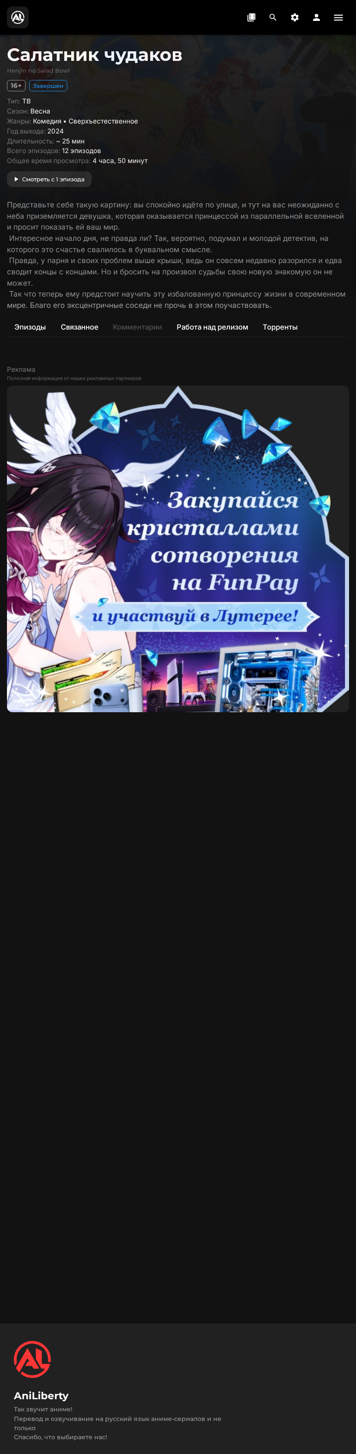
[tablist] (178, 327)
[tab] (30, 327)
